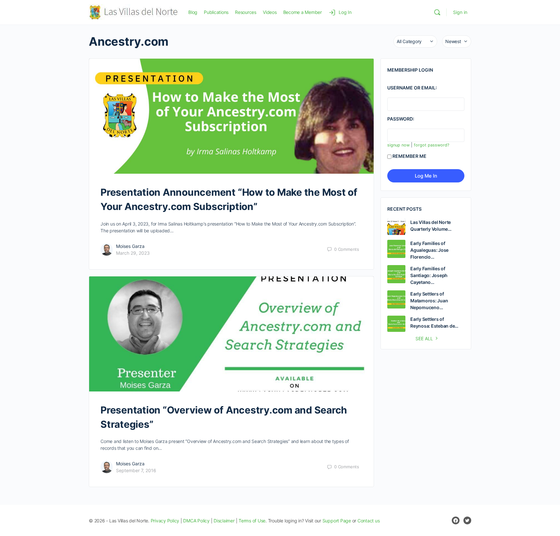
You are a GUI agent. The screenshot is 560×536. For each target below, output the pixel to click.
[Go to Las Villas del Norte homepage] (134, 12)
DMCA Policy (196, 520)
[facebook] (456, 520)
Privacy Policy (165, 520)
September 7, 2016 (136, 470)
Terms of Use (252, 520)
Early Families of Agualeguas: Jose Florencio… (429, 250)
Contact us (368, 520)
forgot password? (431, 145)
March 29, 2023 (133, 253)
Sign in (460, 12)
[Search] (437, 12)
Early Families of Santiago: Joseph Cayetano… (429, 275)
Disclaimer (224, 520)
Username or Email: (412, 87)
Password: (400, 119)
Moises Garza (130, 246)
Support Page (336, 520)
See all (424, 338)
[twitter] (467, 520)
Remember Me (409, 156)
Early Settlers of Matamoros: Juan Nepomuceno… (429, 300)
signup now (398, 145)
